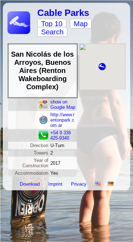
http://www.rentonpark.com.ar (62, 120)
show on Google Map (62, 104)
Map (81, 24)
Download (30, 184)
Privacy (79, 184)
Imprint (56, 184)
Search (52, 32)
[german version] (110, 184)
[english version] (98, 184)
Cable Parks (63, 12)
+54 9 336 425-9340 (60, 135)
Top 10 (51, 24)
